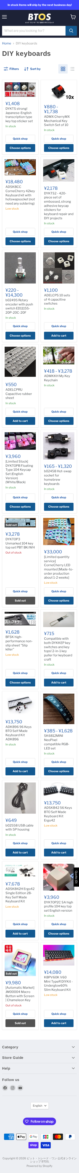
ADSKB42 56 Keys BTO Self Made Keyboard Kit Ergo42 (58, 814)
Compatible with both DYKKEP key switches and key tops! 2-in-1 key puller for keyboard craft (58, 649)
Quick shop (20, 138)
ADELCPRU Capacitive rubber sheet (18, 394)
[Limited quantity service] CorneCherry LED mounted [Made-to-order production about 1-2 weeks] (58, 567)
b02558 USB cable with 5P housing (19, 828)
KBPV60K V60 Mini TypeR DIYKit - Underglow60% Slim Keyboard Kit (58, 983)
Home (6, 43)
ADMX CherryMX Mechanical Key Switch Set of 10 (57, 121)
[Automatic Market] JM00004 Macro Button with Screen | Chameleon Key (19, 994)
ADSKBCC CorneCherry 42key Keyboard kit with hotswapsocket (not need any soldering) (20, 195)
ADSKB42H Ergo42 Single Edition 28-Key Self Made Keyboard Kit (20, 895)
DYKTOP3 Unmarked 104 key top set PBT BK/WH (20, 543)
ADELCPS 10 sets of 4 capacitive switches (57, 299)
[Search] (71, 31)
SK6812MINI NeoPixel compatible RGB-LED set (56, 742)
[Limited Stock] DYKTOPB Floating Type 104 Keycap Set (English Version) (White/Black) (19, 472)
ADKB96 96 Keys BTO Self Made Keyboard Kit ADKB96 (18, 733)
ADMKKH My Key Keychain (57, 378)
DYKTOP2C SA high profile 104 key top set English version (58, 906)
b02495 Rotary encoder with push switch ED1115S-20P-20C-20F (19, 306)
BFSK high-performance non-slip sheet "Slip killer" (19, 643)
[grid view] (63, 69)
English (37, 1105)
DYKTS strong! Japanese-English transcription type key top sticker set (19, 115)
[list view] (72, 69)
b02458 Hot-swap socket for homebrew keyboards (57, 477)
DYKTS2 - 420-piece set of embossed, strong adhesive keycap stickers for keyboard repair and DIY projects (59, 205)
